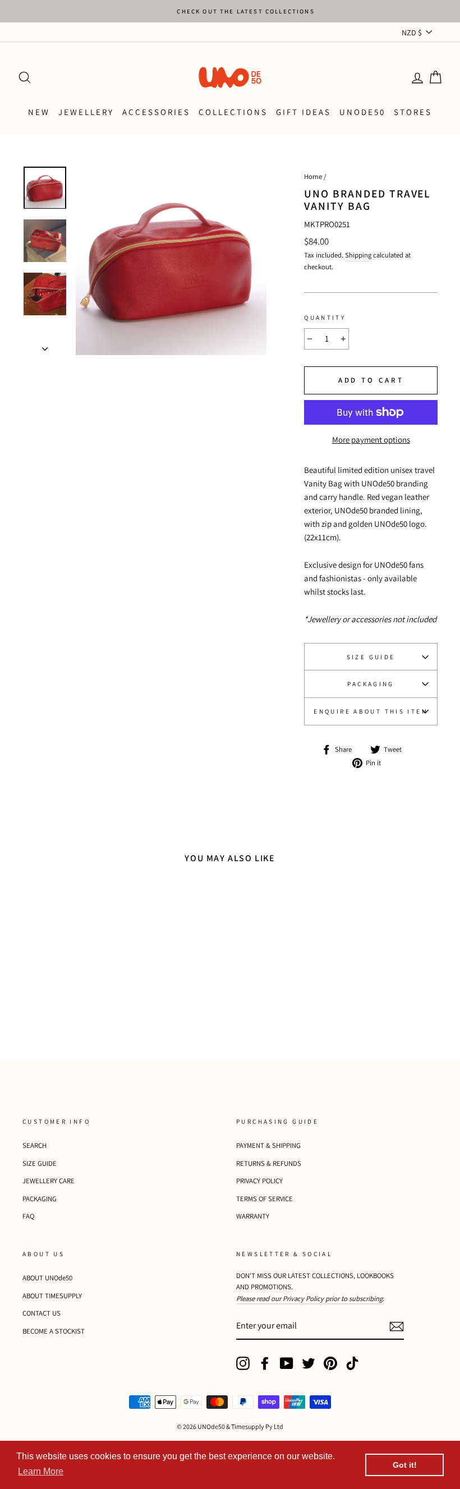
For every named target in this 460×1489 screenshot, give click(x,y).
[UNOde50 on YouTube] (286, 1363)
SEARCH (34, 1145)
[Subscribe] (396, 1326)
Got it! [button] (405, 1464)
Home (313, 176)
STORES (413, 112)
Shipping (358, 255)
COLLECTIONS (233, 112)
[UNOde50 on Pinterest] (330, 1363)
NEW (39, 112)
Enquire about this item (371, 711)
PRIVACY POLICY (259, 1180)
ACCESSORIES (156, 112)
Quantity (325, 317)
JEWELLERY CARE (48, 1180)
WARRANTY (252, 1216)
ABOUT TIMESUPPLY (52, 1295)
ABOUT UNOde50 (47, 1278)
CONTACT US (41, 1313)
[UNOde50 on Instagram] (243, 1363)
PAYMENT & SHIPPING (268, 1145)
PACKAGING (370, 684)
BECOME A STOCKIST (53, 1331)
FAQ (28, 1216)
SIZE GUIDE (371, 657)
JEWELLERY (86, 112)
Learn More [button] (40, 1471)
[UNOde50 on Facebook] (265, 1363)
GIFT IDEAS (303, 112)
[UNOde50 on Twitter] (308, 1363)
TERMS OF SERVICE (264, 1198)
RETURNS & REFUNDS (268, 1163)
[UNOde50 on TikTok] (352, 1363)
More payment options (371, 439)
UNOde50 (362, 112)
